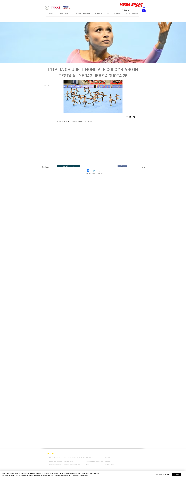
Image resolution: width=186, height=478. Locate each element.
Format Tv (107, 457)
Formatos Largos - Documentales (94, 461)
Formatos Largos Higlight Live (72, 464)
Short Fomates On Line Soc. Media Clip (74, 457)
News (87, 464)
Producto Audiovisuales (55, 464)
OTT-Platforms (90, 457)
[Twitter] (130, 117)
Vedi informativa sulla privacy (78, 475)
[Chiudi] (183, 474)
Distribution (108, 461)
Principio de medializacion (56, 457)
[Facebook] (127, 117)
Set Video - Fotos (109, 464)
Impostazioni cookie (162, 474)
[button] (144, 9)
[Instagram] (133, 117)
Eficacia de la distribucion (55, 461)
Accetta (176, 474)
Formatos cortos (68, 461)
